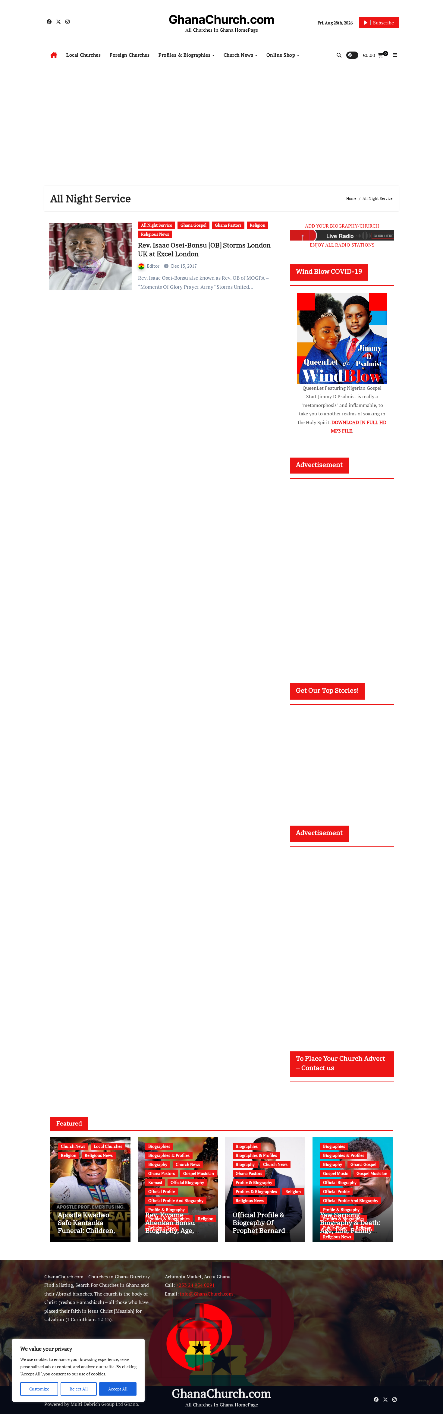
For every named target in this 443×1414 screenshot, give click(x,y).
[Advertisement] (221, 119)
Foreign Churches (129, 55)
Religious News (155, 234)
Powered (53, 1404)
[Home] (54, 55)
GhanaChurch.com (221, 19)
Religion (257, 225)
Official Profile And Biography (175, 1200)
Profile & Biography (166, 1209)
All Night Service (156, 225)
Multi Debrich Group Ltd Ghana (104, 1404)
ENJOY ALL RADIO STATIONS (342, 244)
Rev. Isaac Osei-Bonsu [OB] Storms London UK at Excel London (204, 249)
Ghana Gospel (193, 225)
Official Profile (161, 1191)
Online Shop (281, 55)
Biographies (159, 1146)
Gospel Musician (198, 1173)
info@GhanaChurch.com (206, 1293)
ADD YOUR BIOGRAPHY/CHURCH (342, 225)
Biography (157, 1164)
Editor (154, 266)
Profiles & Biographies (185, 55)
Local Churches (83, 55)
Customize (39, 1389)
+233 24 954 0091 (195, 1285)
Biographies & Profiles (169, 1155)
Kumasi (155, 1182)
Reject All (79, 1389)
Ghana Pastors (228, 225)
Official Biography (187, 1182)
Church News (239, 55)
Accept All (117, 1389)
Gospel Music (335, 1173)
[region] (78, 1370)
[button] (395, 55)
